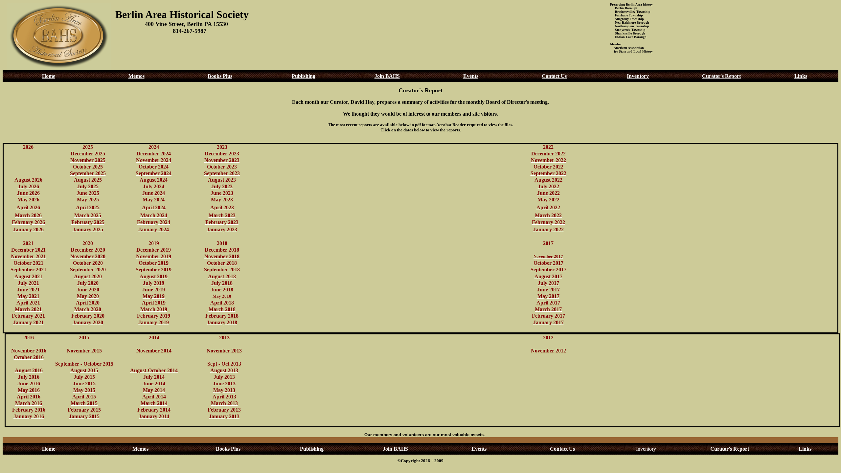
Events (470, 76)
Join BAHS (387, 76)
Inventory (638, 76)
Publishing (303, 76)
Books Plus (220, 76)
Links (800, 76)
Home (48, 76)
